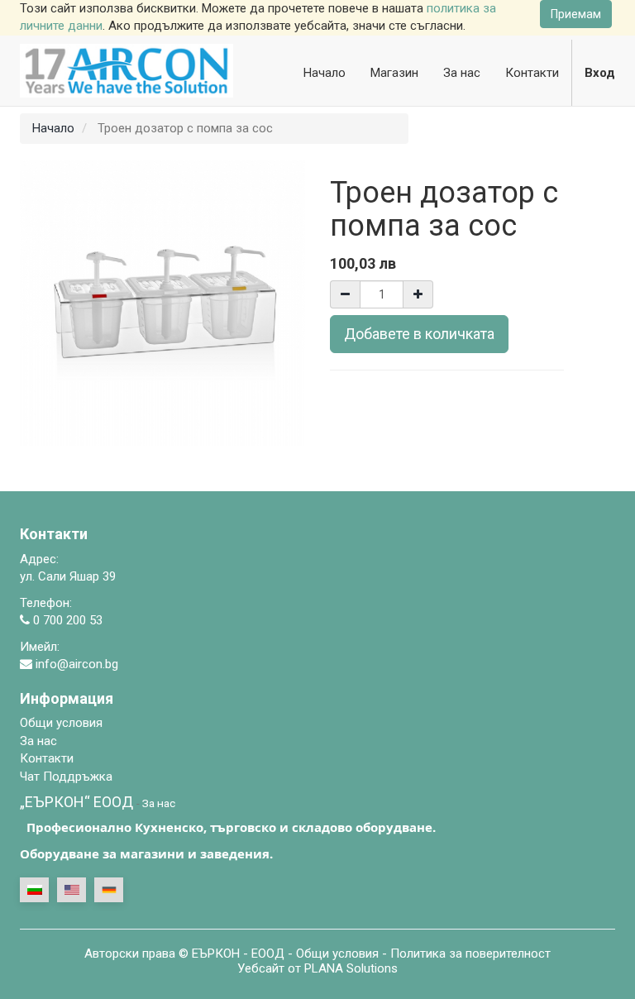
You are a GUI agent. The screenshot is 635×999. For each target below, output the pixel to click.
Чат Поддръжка (66, 776)
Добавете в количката (419, 333)
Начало (53, 128)
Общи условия (337, 953)
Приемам (576, 14)
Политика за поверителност (470, 953)
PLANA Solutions (351, 968)
